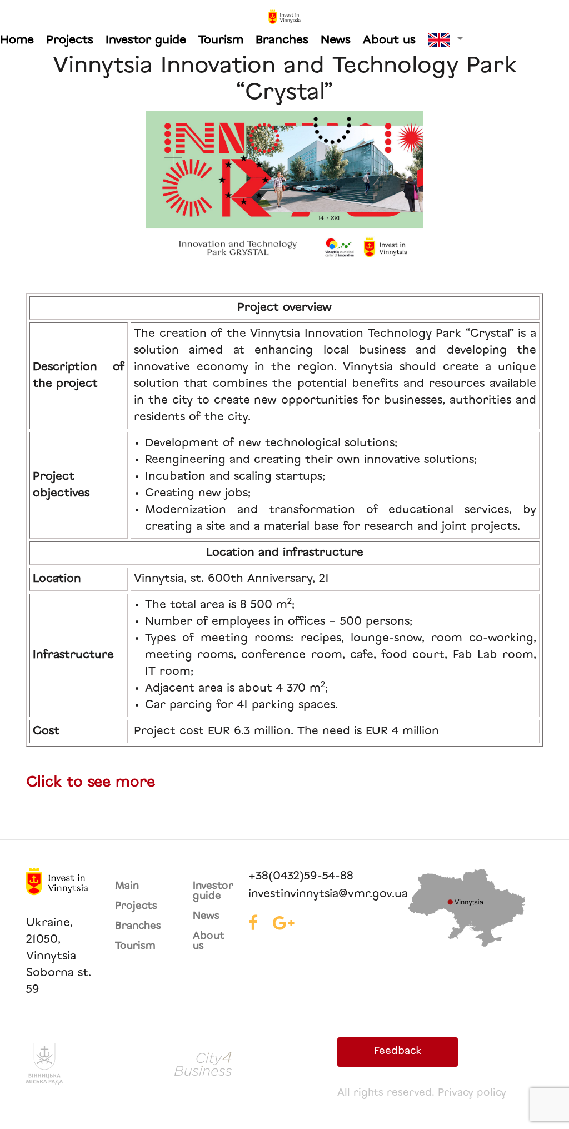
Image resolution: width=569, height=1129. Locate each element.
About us (389, 40)
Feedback (397, 1052)
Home (17, 40)
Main (127, 887)
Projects (69, 40)
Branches (282, 40)
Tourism (220, 40)
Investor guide (146, 40)
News (336, 40)
